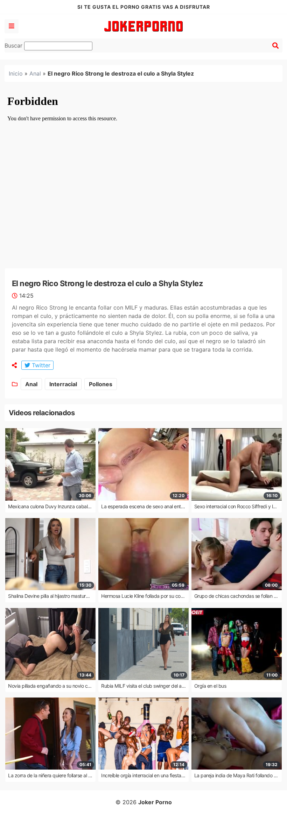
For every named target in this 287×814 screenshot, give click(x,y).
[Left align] (12, 26)
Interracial (63, 384)
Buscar (14, 45)
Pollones (100, 384)
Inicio (16, 73)
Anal (35, 73)
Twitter (40, 365)
